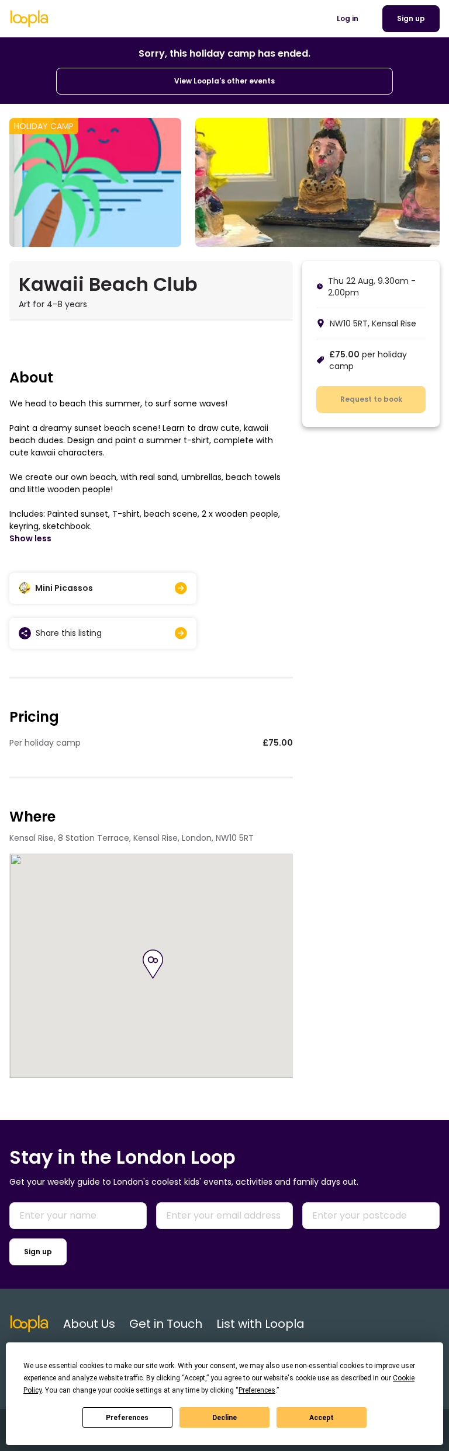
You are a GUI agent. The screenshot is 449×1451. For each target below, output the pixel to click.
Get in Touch (165, 1324)
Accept (321, 1418)
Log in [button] (347, 18)
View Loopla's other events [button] (224, 81)
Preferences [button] (257, 1390)
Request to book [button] (371, 399)
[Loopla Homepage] (29, 18)
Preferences (127, 1418)
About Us (89, 1324)
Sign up (38, 1252)
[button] (153, 964)
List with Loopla (260, 1324)
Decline (224, 1418)
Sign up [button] (411, 18)
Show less (30, 538)
